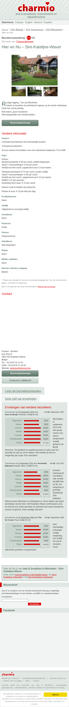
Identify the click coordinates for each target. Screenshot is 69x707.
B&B (17, 29)
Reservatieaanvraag (20, 123)
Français (19, 22)
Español (48, 22)
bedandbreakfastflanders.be (34, 678)
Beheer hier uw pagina (46, 286)
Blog (27, 681)
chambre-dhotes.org (57, 678)
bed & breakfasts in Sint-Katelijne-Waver (31, 575)
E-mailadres (7, 597)
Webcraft (15, 678)
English (28, 22)
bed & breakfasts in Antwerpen (40, 577)
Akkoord (55, 694)
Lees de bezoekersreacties (23, 391)
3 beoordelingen (24, 41)
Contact (36, 681)
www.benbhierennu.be (20, 368)
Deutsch (38, 22)
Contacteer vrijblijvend (20, 380)
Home (5, 29)
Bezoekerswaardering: (18, 37)
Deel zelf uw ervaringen (21, 398)
